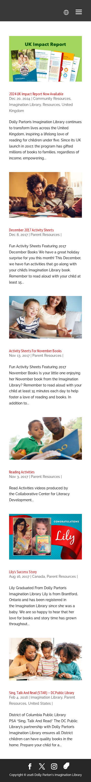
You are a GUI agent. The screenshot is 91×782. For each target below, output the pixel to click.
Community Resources (52, 99)
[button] (79, 12)
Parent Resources (45, 235)
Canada (38, 576)
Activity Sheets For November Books (35, 350)
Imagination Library (25, 105)
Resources (51, 105)
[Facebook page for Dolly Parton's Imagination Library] (30, 767)
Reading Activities (22, 471)
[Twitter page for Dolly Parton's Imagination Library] (42, 767)
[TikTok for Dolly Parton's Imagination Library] (66, 766)
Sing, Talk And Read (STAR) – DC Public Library (41, 692)
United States (39, 703)
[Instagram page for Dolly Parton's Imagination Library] (54, 767)
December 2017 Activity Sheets (31, 229)
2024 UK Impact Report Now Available (36, 93)
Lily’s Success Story (23, 571)
